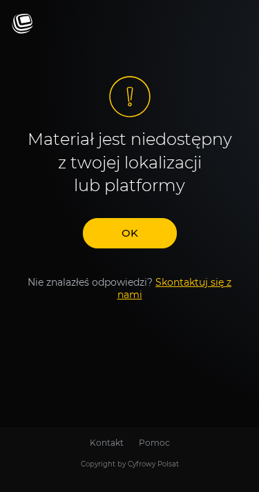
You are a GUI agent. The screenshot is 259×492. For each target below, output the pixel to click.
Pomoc (154, 442)
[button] (130, 233)
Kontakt (107, 442)
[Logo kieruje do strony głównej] (22, 24)
